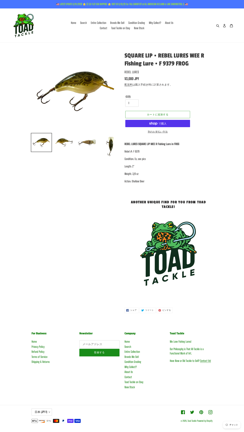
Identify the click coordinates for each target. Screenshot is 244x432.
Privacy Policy (38, 346)
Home (34, 341)
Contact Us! (205, 361)
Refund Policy (38, 351)
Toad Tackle (192, 420)
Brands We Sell (131, 357)
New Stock (129, 387)
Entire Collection (132, 351)
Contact (128, 377)
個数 (128, 96)
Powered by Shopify (204, 420)
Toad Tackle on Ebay (133, 382)
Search (127, 346)
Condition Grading (132, 362)
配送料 (128, 84)
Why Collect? (130, 367)
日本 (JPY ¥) (41, 412)
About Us (128, 372)
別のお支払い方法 (158, 131)
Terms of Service (39, 357)
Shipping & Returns (41, 362)
